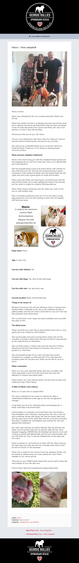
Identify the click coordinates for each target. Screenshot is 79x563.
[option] (26, 490)
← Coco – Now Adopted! (39, 534)
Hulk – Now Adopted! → (39, 530)
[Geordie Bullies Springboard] (39, 32)
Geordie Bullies (34, 522)
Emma (19, 518)
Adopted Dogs (24, 522)
